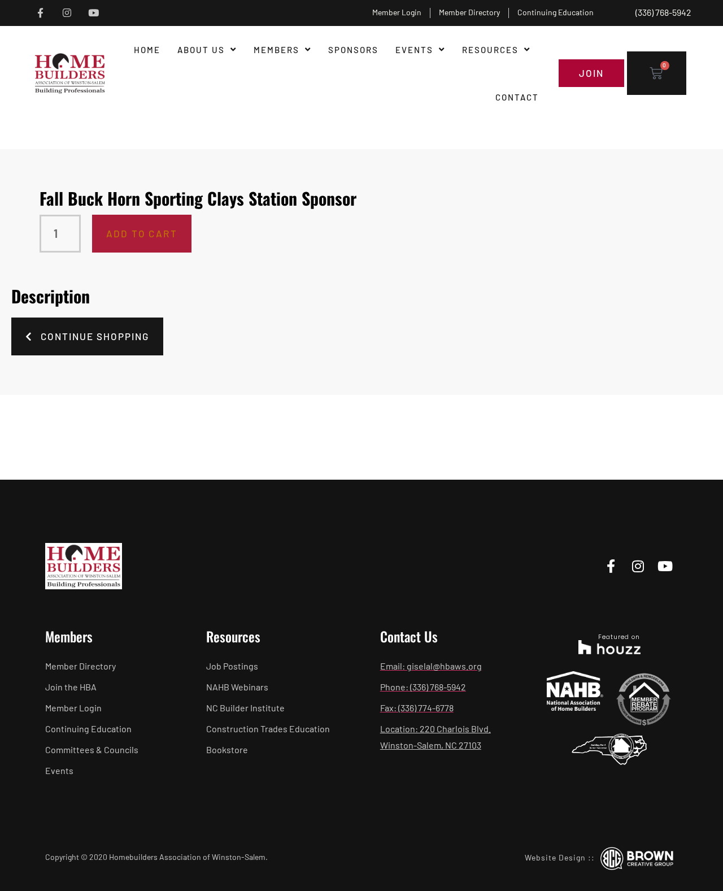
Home (147, 50)
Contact (517, 97)
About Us (201, 50)
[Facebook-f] (40, 13)
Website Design (555, 857)
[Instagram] (67, 13)
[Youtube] (93, 13)
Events (414, 50)
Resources (490, 50)
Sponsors (353, 50)
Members (276, 50)
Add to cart (141, 233)
